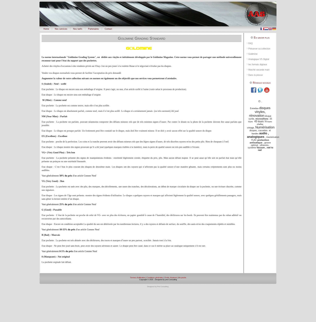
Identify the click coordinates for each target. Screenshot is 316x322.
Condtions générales (155, 278)
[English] (270, 28)
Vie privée (182, 278)
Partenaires (93, 29)
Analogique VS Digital (258, 59)
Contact (108, 29)
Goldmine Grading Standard (141, 38)
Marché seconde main (258, 69)
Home (46, 29)
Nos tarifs (77, 29)
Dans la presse (255, 75)
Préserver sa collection (259, 48)
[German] (274, 28)
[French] (262, 28)
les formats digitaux (257, 64)
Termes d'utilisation (137, 278)
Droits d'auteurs (171, 278)
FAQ (250, 43)
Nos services (61, 29)
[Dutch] (266, 28)
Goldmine (252, 54)
